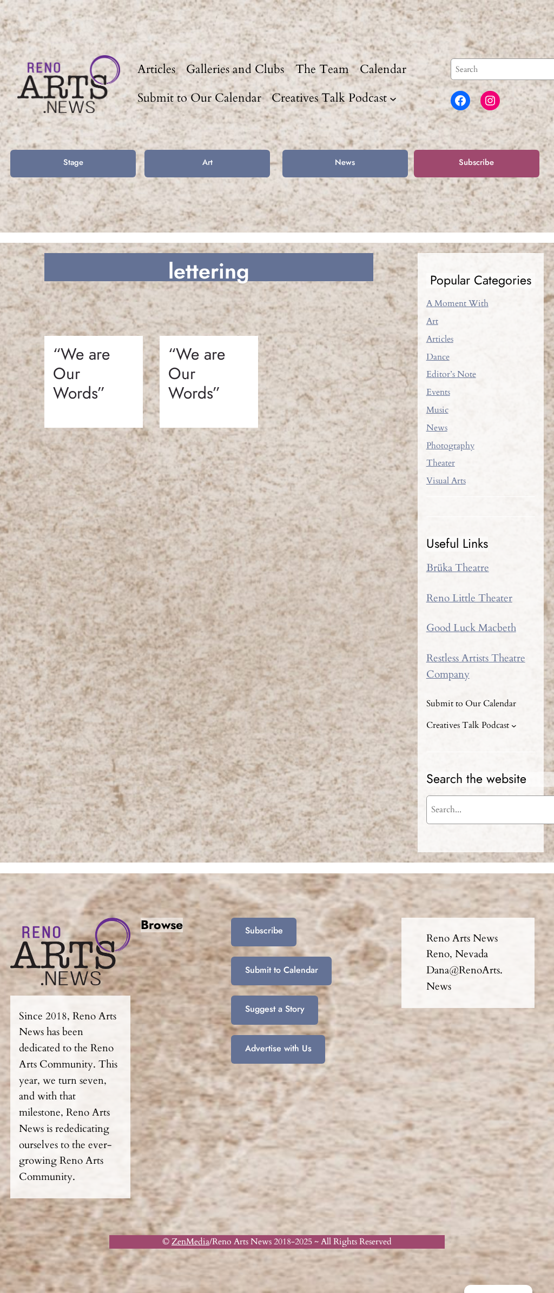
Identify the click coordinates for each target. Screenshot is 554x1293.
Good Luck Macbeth (471, 628)
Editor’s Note (451, 374)
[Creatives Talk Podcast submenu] (393, 98)
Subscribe (476, 162)
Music (437, 410)
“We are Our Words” (81, 373)
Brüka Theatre (457, 568)
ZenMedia (190, 1242)
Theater (440, 463)
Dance (438, 357)
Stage (73, 162)
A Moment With (457, 303)
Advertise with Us (278, 1048)
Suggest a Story (275, 1009)
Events (438, 392)
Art (207, 162)
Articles (439, 339)
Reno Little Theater (469, 598)
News (345, 162)
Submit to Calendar (281, 970)
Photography (450, 446)
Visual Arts (446, 481)
